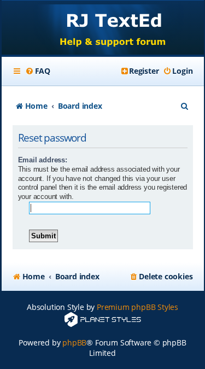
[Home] (103, 29)
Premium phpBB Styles (137, 307)
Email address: (42, 160)
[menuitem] (37, 71)
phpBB (74, 342)
